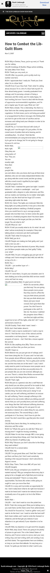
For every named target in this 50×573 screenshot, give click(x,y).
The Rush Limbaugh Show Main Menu (19, 12)
